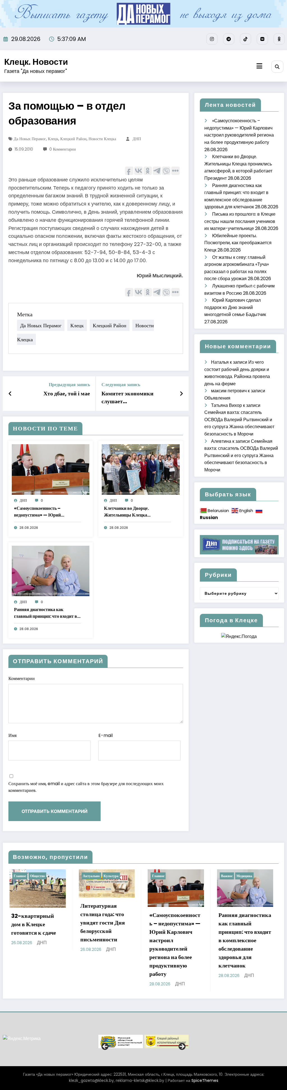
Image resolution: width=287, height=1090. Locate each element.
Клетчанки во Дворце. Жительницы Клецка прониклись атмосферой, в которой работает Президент (132, 512)
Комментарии (21, 678)
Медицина (185, 876)
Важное (167, 876)
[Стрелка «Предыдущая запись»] (10, 393)
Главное (98, 876)
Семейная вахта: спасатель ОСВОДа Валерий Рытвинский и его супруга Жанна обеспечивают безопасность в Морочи (241, 455)
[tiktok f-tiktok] (245, 39)
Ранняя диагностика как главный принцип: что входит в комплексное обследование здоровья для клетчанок (45, 613)
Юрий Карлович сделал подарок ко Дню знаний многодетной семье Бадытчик (235, 307)
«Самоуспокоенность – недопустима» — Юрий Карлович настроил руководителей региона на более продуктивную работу (46, 512)
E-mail (105, 735)
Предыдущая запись (69, 384)
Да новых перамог (30, 139)
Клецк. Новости (36, 62)
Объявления (217, 398)
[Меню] (259, 66)
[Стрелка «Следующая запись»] (181, 393)
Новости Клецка (102, 139)
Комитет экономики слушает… (127, 397)
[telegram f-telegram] (228, 39)
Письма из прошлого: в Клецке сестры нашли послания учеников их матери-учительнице (240, 221)
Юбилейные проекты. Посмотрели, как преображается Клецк (238, 242)
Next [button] (181, 1047)
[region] (143, 1041)
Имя (12, 735)
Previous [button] (105, 1047)
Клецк (53, 139)
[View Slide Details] (120, 1041)
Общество (254, 876)
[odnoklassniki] (279, 39)
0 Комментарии (62, 149)
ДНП (137, 139)
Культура (51, 876)
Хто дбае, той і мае (66, 393)
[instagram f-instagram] (211, 39)
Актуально (31, 876)
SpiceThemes (204, 1080)
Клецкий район (73, 139)
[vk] (262, 39)
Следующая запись (120, 384)
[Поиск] (277, 67)
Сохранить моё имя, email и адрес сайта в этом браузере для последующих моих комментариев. (86, 787)
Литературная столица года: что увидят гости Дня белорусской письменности (43, 922)
